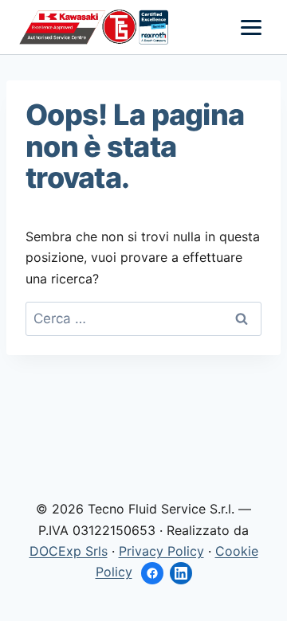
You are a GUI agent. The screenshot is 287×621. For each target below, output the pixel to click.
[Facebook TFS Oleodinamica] (152, 573)
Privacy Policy (161, 551)
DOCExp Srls (68, 551)
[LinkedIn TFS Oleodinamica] (181, 573)
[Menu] (251, 27)
